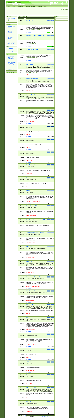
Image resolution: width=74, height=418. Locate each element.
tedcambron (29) (11, 59)
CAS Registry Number (31, 333)
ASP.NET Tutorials (45, 416)
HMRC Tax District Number (32, 164)
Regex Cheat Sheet (11, 26)
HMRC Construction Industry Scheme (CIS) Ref (36, 219)
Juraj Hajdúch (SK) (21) (12, 64)
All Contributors (11, 69)
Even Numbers (29, 374)
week (27, 138)
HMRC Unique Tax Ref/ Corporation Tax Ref (35, 35)
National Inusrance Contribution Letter (34, 177)
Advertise (9, 38)
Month (27, 126)
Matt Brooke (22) (11, 63)
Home (9, 6)
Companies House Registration (32, 94)
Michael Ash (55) (11, 56)
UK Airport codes (30, 304)
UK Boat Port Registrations (32, 78)
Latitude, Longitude (30, 20)
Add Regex (39, 6)
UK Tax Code (29, 246)
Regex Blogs (10, 49)
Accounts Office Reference (32, 49)
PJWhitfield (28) (10, 61)
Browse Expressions (30, 6)
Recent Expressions (11, 18)
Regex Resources (11, 36)
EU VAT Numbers (30, 64)
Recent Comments (11, 43)
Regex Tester (20, 6)
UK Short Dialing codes (31, 401)
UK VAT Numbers (30, 190)
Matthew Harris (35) (11, 58)
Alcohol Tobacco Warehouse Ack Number (35, 232)
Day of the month (29, 151)
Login (45, 6)
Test (52, 20)
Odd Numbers (29, 361)
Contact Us (10, 39)
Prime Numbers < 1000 (31, 387)
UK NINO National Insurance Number (34, 109)
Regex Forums (10, 48)
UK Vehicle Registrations (31, 261)
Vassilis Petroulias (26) (12, 62)
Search (14, 6)
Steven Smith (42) (11, 57)
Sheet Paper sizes (30, 348)
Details (48, 20)
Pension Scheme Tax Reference (33, 205)
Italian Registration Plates (31, 290)
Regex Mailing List (11, 51)
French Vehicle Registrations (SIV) (33, 276)
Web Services (10, 37)
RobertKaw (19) (10, 67)
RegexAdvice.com (38, 416)
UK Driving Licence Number (32, 317)
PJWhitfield (28, 32)
